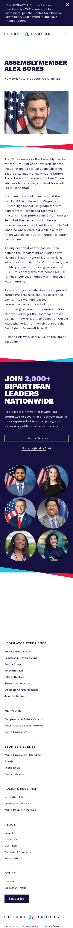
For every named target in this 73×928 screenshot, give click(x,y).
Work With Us (13, 858)
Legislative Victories (17, 803)
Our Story (10, 839)
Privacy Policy (30, 926)
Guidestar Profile (15, 887)
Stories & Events (20, 746)
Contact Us (11, 926)
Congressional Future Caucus (23, 719)
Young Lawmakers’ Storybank (23, 755)
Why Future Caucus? (18, 651)
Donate (9, 881)
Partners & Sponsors (17, 852)
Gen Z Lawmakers (16, 732)
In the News (12, 767)
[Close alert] (68, 13)
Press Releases (14, 774)
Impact (8, 833)
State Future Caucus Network (23, 725)
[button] (66, 34)
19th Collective (14, 677)
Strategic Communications (21, 689)
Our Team (10, 845)
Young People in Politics (20, 810)
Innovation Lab (14, 670)
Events (9, 761)
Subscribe (16, 898)
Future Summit (14, 664)
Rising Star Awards (16, 683)
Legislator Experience (25, 643)
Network (12, 710)
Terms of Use (51, 926)
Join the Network (15, 696)
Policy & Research (20, 788)
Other (10, 873)
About (10, 824)
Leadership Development (20, 658)
